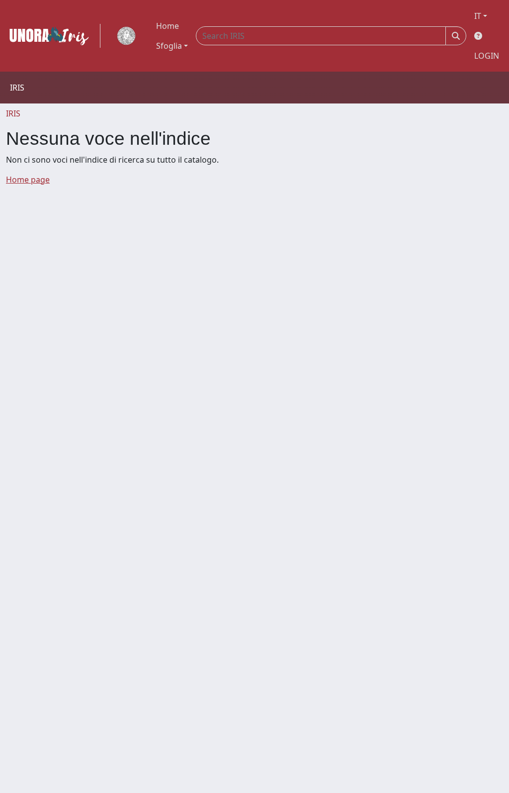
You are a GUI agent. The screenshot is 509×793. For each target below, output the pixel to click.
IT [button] (477, 15)
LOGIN (486, 55)
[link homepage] (53, 36)
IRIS (13, 113)
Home (167, 25)
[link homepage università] (126, 36)
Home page (28, 179)
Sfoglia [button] (169, 45)
